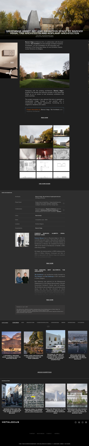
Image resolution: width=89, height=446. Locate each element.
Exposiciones (71, 322)
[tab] (15, 322)
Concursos (15, 322)
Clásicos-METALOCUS (42, 322)
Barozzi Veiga (29, 42)
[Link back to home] (10, 422)
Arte (22, 322)
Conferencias (55, 322)
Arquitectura (30, 322)
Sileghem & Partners (51, 208)
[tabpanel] (44, 351)
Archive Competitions (44, 372)
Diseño (63, 322)
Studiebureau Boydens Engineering (49, 210)
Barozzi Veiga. (38, 228)
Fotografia (81, 322)
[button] (4, 351)
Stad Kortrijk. (38, 215)
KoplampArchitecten (55, 196)
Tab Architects (35, 43)
